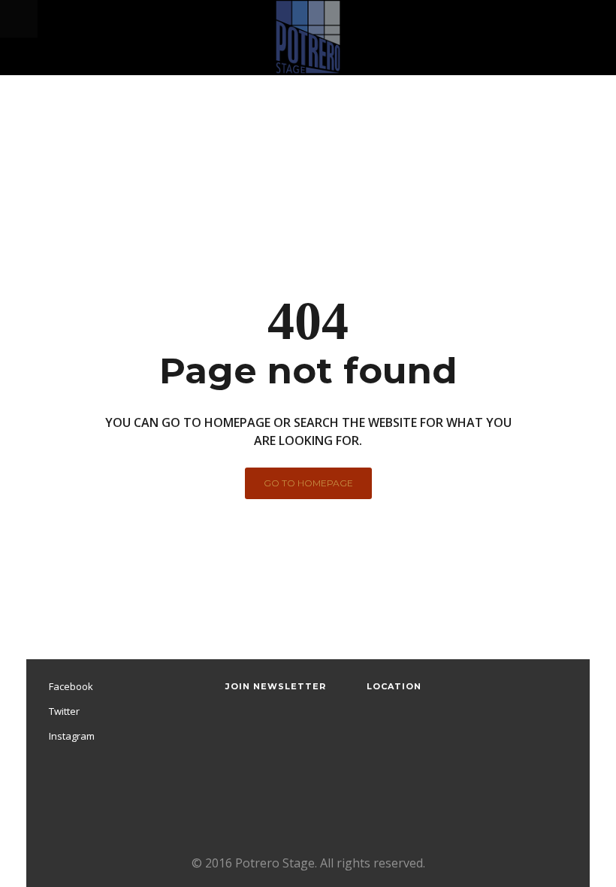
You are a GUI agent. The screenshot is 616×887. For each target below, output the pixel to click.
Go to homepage (308, 483)
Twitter (64, 711)
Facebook (71, 686)
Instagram (72, 736)
